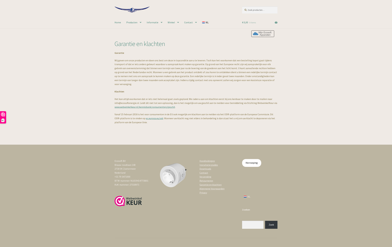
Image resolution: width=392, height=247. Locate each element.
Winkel (171, 22)
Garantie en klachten (211, 184)
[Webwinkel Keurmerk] (128, 201)
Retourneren (206, 180)
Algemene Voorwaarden (212, 188)
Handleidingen (207, 160)
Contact (188, 22)
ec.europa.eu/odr (154, 118)
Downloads (205, 168)
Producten (131, 22)
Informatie (152, 22)
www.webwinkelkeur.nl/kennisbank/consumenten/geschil (145, 106)
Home (118, 22)
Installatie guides (209, 164)
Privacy (203, 192)
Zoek (271, 224)
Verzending (205, 176)
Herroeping (252, 162)
